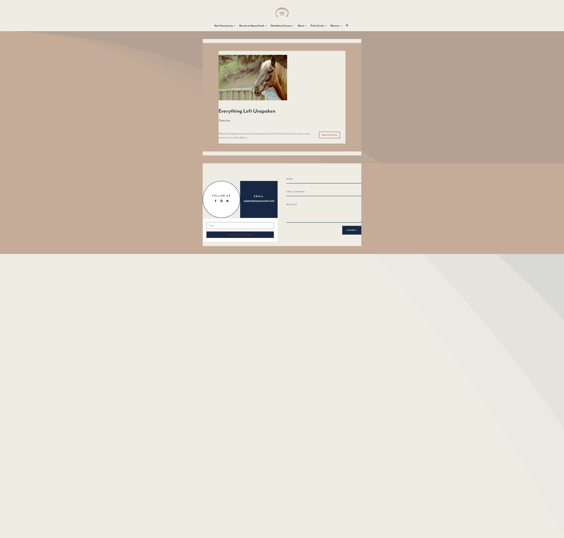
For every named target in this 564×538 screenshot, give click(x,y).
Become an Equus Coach (251, 26)
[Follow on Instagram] (221, 201)
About (301, 26)
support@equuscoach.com (259, 201)
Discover (334, 26)
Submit (352, 230)
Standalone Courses (281, 26)
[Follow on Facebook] (215, 201)
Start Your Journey (223, 26)
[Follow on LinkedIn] (227, 201)
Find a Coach (317, 26)
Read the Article (329, 134)
